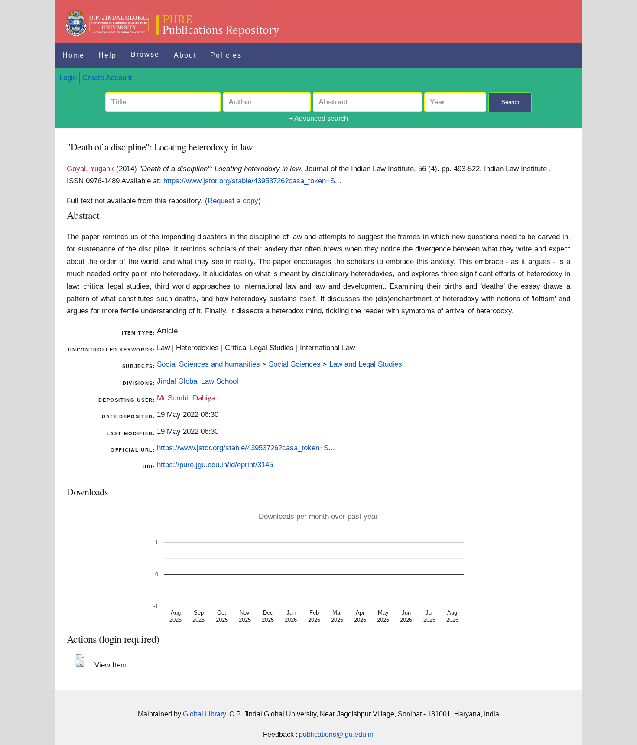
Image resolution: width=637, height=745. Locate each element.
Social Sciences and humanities (208, 364)
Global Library (204, 714)
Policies (226, 55)
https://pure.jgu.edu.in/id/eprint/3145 (215, 464)
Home (73, 55)
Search (510, 102)
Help (107, 55)
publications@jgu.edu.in (336, 734)
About (185, 55)
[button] (79, 660)
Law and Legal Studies (365, 364)
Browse (145, 54)
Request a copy (233, 200)
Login (68, 77)
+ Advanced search (318, 118)
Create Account (107, 77)
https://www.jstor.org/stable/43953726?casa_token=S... (252, 180)
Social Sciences (295, 364)
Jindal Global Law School (197, 381)
